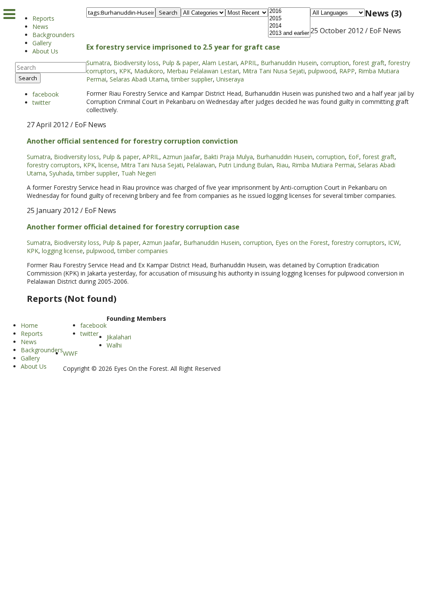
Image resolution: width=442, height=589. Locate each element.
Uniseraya (230, 79)
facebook (45, 94)
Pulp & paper (180, 63)
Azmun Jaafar (181, 157)
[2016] (289, 11)
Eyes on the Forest (301, 242)
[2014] (289, 26)
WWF (70, 353)
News (40, 26)
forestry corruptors (53, 165)
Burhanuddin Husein (289, 63)
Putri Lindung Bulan (245, 165)
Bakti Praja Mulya (228, 157)
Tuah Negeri (138, 173)
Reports (43, 18)
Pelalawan (200, 165)
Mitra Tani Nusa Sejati (274, 71)
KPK (125, 71)
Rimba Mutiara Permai (323, 165)
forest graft (369, 63)
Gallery (41, 43)
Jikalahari (119, 337)
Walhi (114, 345)
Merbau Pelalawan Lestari (203, 71)
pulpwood (322, 71)
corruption (334, 63)
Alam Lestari (219, 63)
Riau (282, 165)
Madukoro (148, 71)
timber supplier (192, 79)
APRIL (248, 63)
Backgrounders (53, 35)
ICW (393, 242)
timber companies (142, 251)
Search (28, 78)
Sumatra (98, 63)
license (107, 165)
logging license (62, 251)
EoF (353, 157)
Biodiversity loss (136, 63)
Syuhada (61, 173)
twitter (41, 102)
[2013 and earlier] (289, 33)
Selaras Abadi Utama (139, 79)
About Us (45, 51)
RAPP (347, 71)
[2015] (289, 18)
